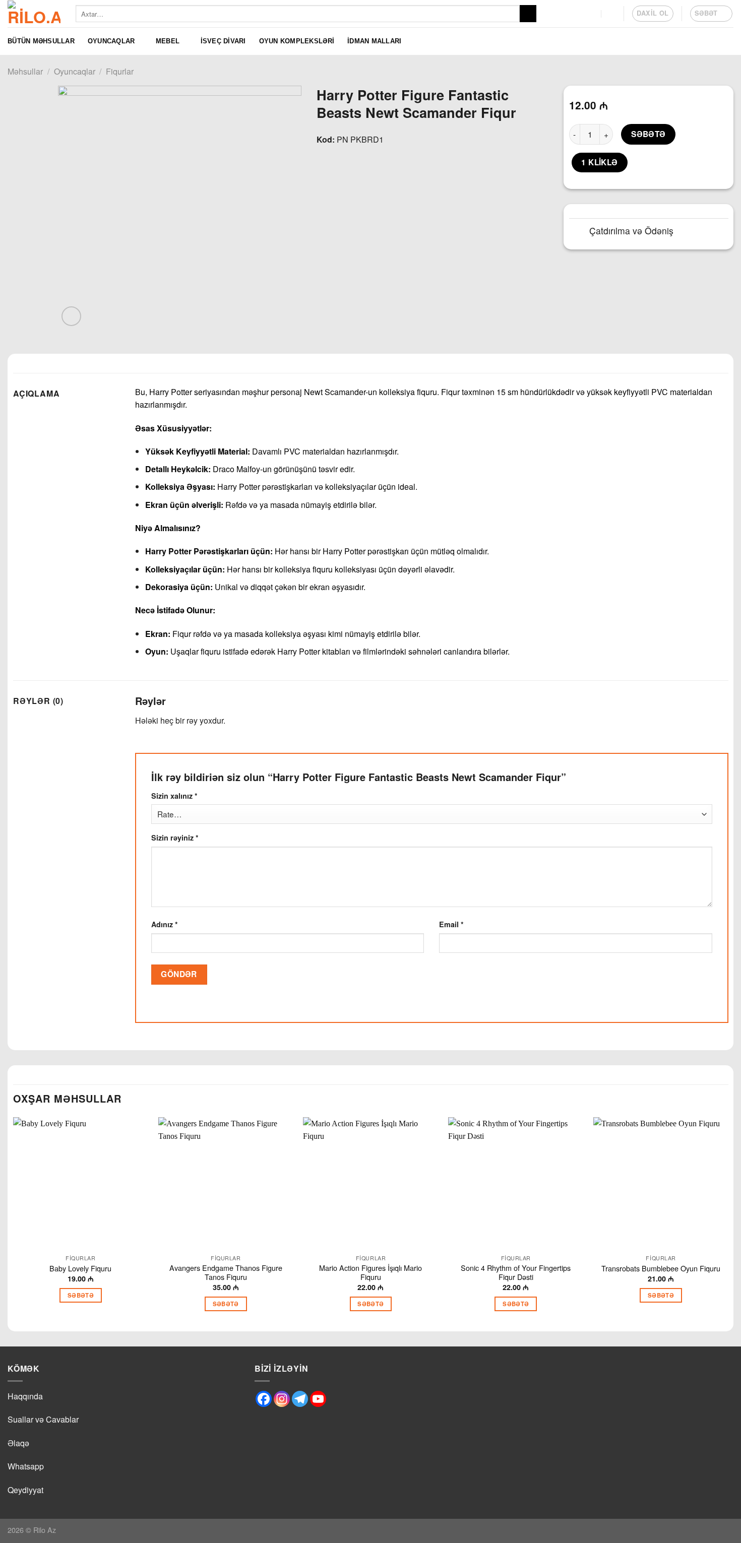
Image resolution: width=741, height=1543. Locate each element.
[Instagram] (282, 1399)
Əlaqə (18, 1443)
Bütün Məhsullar (41, 41)
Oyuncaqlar (111, 41)
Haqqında (25, 1396)
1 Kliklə (599, 162)
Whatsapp (26, 1466)
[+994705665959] (591, 13)
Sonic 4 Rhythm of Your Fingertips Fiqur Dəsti (516, 1272)
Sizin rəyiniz (175, 837)
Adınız (164, 924)
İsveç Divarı (223, 41)
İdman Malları (374, 41)
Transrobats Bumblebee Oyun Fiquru (660, 1268)
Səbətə (648, 134)
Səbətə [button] (81, 1295)
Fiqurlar (120, 71)
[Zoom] (71, 316)
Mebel (167, 41)
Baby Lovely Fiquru (80, 1268)
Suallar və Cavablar (43, 1419)
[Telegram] (300, 1399)
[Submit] (528, 13)
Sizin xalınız (174, 796)
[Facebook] (264, 1399)
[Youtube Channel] (318, 1399)
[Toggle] (579, 232)
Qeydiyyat (25, 1490)
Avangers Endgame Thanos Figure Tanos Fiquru (225, 1272)
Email (451, 924)
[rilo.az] (34, 14)
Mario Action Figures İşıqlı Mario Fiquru (370, 1272)
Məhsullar (25, 71)
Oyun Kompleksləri (296, 41)
